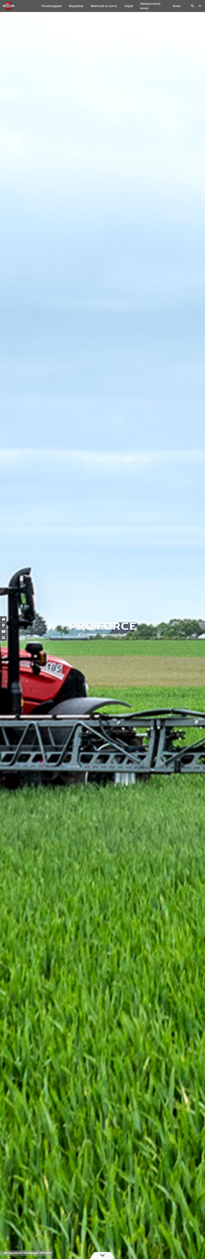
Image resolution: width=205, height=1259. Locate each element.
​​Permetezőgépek (51, 6)
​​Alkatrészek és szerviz (104, 6)
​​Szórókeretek (30, 1253)
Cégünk (128, 6)
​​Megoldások (76, 6)
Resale (177, 6)
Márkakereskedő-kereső (150, 6)
